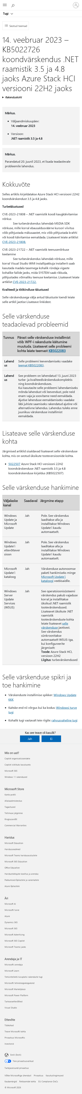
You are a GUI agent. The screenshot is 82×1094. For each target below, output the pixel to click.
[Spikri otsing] (13, 5)
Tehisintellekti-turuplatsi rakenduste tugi (24, 976)
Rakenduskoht (13, 97)
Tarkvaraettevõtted (13, 1001)
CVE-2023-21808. (14, 242)
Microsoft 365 (11, 770)
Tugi (6, 13)
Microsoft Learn (12, 970)
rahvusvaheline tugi (64, 720)
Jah (30, 739)
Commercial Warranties (16, 825)
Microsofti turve (12, 909)
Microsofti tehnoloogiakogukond (19, 983)
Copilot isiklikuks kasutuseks (18, 764)
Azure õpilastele (12, 886)
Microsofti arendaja (14, 964)
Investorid (9, 1043)
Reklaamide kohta (27, 1081)
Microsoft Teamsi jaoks (15, 946)
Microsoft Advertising (14, 934)
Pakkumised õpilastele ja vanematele (22, 880)
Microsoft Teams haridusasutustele (21, 855)
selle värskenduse (54, 625)
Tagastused (10, 806)
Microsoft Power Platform (16, 995)
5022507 (14, 464)
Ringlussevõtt (11, 819)
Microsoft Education (14, 843)
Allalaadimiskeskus (13, 800)
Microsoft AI (10, 903)
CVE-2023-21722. (24, 282)
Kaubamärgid (11, 1081)
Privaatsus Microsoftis (15, 1037)
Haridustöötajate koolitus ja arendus (22, 873)
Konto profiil (10, 794)
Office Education (12, 867)
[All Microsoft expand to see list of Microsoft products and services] (4, 5)
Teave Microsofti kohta (15, 1031)
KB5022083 (57, 350)
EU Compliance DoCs (48, 1081)
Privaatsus (38, 1075)
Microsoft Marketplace (15, 989)
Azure (7, 916)
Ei (51, 739)
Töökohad (9, 1025)
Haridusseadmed (12, 849)
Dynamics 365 (11, 922)
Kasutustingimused (54, 1075)
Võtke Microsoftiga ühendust (18, 1075)
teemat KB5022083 (31, 365)
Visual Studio (11, 1007)
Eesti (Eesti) (15, 1054)
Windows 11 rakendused (16, 776)
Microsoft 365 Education (16, 861)
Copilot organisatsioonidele (17, 758)
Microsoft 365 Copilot (15, 940)
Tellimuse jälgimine (14, 813)
